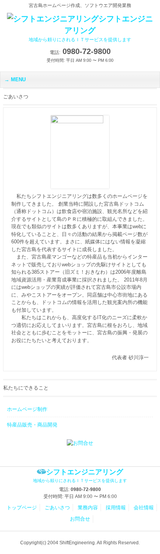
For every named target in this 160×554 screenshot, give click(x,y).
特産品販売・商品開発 (32, 425)
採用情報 (116, 507)
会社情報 (144, 507)
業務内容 (88, 507)
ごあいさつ (57, 507)
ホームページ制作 (27, 409)
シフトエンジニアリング (91, 28)
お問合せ (80, 519)
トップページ (22, 507)
